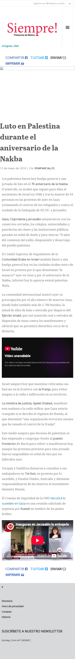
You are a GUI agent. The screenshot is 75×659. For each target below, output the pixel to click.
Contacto (7, 611)
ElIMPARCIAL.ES (45, 168)
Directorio (7, 601)
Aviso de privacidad (12, 606)
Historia (6, 617)
